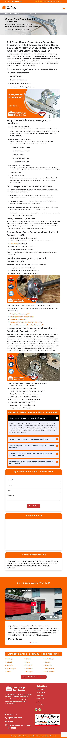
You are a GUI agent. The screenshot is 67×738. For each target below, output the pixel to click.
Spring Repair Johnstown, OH (19, 314)
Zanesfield (29, 665)
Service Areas (40, 699)
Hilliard (8, 671)
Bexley (28, 662)
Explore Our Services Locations (34, 677)
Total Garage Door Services (33, 736)
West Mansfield (49, 671)
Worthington (10, 659)
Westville (47, 662)
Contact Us (40, 705)
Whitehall (9, 662)
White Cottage (49, 659)
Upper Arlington (11, 668)
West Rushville (49, 668)
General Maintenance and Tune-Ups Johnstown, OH (27, 325)
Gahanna (28, 659)
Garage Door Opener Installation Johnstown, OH (26, 322)
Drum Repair (40, 692)
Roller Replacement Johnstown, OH (22, 316)
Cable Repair (40, 689)
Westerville (10, 665)
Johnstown (15, 13)
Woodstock (29, 668)
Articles (38, 702)
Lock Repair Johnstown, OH (19, 319)
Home (7, 13)
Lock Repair (40, 695)
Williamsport (29, 671)
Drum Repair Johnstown (29, 13)
